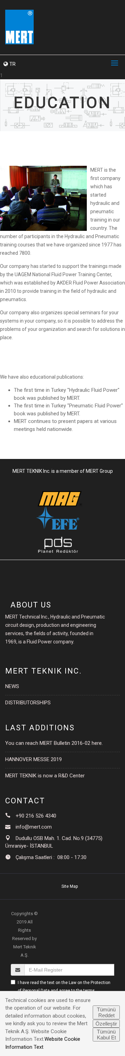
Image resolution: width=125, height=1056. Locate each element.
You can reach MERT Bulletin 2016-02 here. (54, 743)
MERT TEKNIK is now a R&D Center (45, 776)
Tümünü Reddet (106, 1012)
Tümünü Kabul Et (106, 1034)
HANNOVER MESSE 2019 (33, 759)
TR (12, 64)
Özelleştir (106, 1024)
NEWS (12, 686)
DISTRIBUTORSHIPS (28, 703)
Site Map (69, 886)
